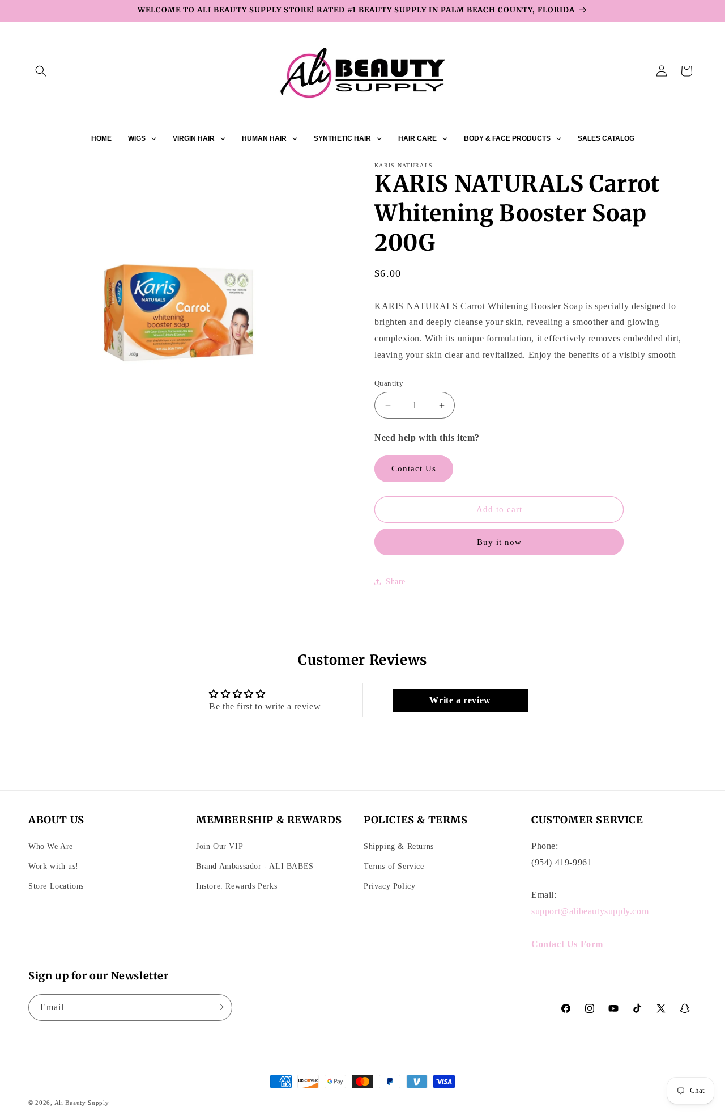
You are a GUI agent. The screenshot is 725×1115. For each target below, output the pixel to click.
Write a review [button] (460, 700)
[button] (40, 70)
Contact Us (413, 468)
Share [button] (396, 581)
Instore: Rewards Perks (236, 885)
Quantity (388, 383)
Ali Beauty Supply (81, 1102)
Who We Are (50, 846)
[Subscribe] (219, 1007)
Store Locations (56, 885)
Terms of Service (394, 865)
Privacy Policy (389, 885)
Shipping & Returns (399, 846)
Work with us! (53, 865)
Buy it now (499, 542)
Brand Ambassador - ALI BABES (255, 865)
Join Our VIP (219, 846)
